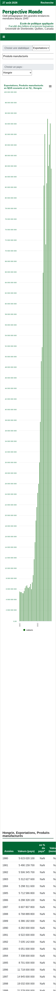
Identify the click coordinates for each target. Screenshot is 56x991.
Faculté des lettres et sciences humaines (31, 26)
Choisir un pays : (14, 67)
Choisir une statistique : (17, 48)
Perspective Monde (22, 12)
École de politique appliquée (37, 23)
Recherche (47, 2)
